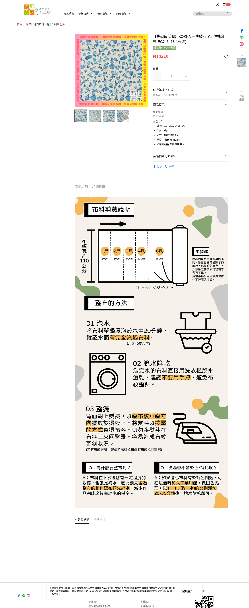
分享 (159, 166)
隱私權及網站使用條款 (100, 606)
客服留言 (145, 602)
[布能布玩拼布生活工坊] (37, 10)
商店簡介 (93, 602)
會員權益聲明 (147, 606)
